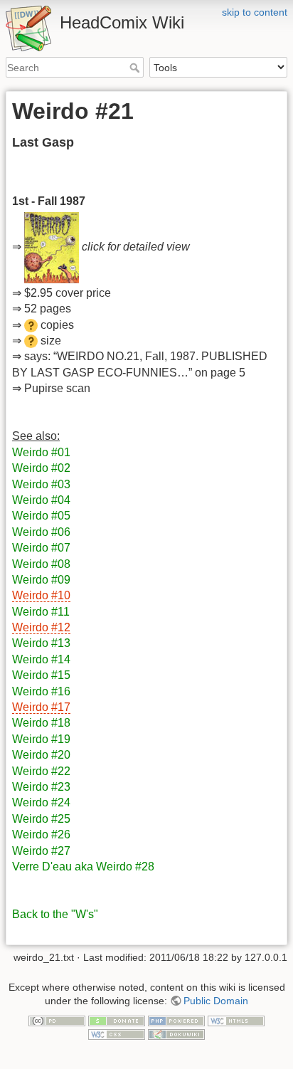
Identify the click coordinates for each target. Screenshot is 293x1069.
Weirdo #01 (41, 452)
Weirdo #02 (41, 468)
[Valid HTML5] (236, 1020)
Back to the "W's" (55, 914)
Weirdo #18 (41, 723)
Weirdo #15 (41, 675)
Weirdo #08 (41, 564)
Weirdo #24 (41, 802)
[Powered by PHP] (176, 1020)
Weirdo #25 (41, 819)
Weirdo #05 (41, 516)
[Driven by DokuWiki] (176, 1034)
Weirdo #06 (41, 532)
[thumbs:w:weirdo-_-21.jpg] (51, 247)
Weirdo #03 (41, 484)
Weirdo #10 (41, 595)
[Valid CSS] (116, 1034)
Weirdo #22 (41, 771)
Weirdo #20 (41, 755)
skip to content (254, 12)
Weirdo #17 (41, 707)
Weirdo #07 (41, 548)
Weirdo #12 (41, 627)
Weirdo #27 (41, 851)
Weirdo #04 (41, 500)
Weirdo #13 (41, 643)
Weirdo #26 (41, 834)
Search (136, 68)
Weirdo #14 (41, 659)
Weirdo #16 (41, 691)
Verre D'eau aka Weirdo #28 (83, 866)
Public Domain (215, 1000)
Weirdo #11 (41, 612)
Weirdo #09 (41, 580)
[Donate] (116, 1020)
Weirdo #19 (41, 739)
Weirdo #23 (41, 787)
